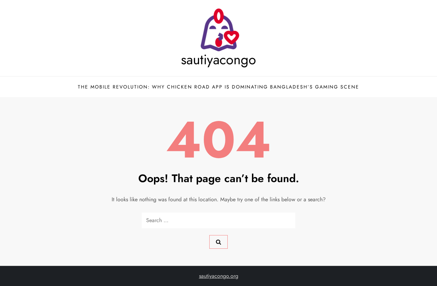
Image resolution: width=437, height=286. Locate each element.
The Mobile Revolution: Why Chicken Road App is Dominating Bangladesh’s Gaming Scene (218, 86)
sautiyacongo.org (218, 276)
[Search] (218, 242)
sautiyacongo (218, 59)
